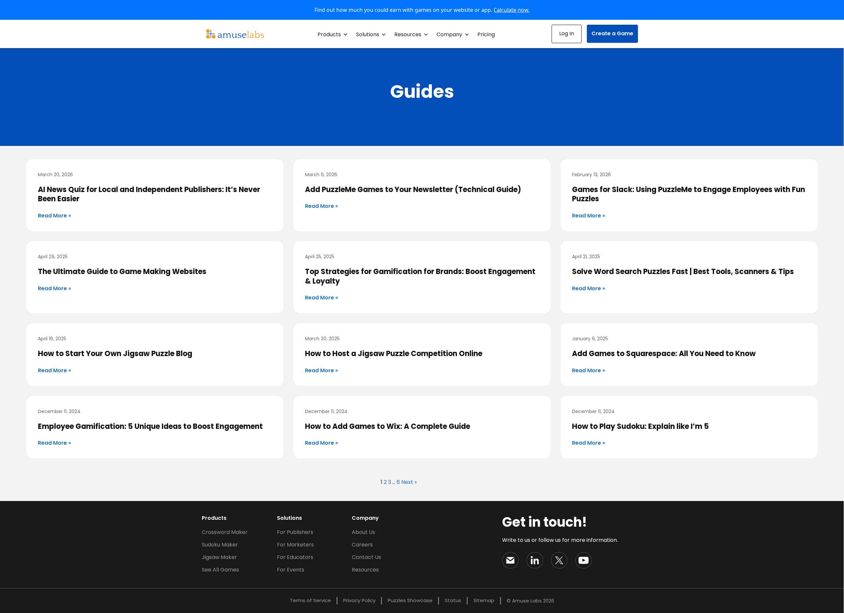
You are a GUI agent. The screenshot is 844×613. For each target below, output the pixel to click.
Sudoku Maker (220, 544)
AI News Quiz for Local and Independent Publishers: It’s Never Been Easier (149, 194)
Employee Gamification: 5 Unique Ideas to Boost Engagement (150, 426)
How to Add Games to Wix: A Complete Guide (387, 426)
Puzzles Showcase (410, 600)
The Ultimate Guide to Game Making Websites (122, 271)
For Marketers (295, 544)
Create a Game (612, 33)
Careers (362, 544)
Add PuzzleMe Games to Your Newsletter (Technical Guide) (413, 189)
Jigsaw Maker (219, 557)
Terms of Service (310, 600)
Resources (407, 34)
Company (449, 34)
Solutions (367, 34)
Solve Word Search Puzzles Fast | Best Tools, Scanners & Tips (683, 271)
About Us (363, 532)
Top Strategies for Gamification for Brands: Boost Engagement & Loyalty (420, 276)
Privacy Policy (359, 600)
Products (329, 34)
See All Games (220, 569)
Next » (409, 482)
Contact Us (366, 557)
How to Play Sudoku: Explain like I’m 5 (640, 426)
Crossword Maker (225, 532)
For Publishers (295, 532)
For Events (290, 569)
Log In (566, 33)
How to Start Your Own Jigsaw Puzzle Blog (115, 353)
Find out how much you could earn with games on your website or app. (422, 10)
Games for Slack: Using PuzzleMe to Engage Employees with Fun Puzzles (688, 194)
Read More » (54, 215)
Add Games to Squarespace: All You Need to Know (664, 353)
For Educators (295, 557)
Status (453, 600)
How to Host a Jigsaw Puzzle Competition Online (393, 353)
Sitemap (484, 600)
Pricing (486, 34)
